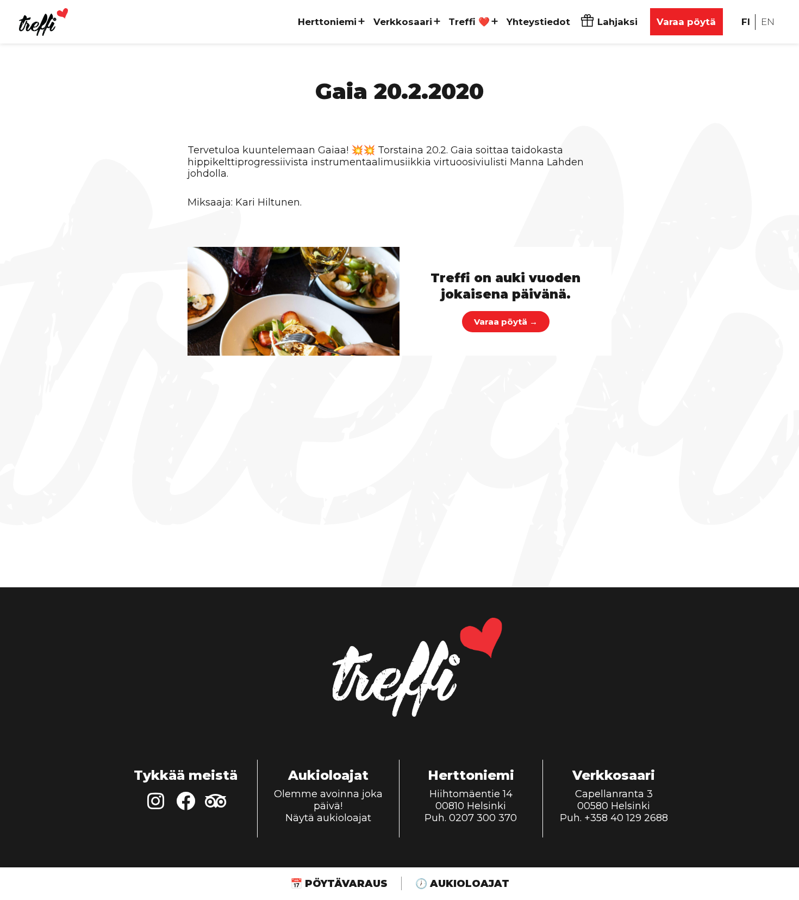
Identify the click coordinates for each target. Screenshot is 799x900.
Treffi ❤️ (469, 21)
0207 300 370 (483, 818)
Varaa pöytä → (506, 321)
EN (768, 21)
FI (745, 21)
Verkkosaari (402, 21)
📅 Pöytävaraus (339, 884)
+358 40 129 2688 (626, 818)
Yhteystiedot (538, 21)
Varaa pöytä (686, 21)
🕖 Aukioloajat (462, 884)
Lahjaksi (617, 21)
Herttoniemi (327, 21)
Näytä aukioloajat (328, 818)
